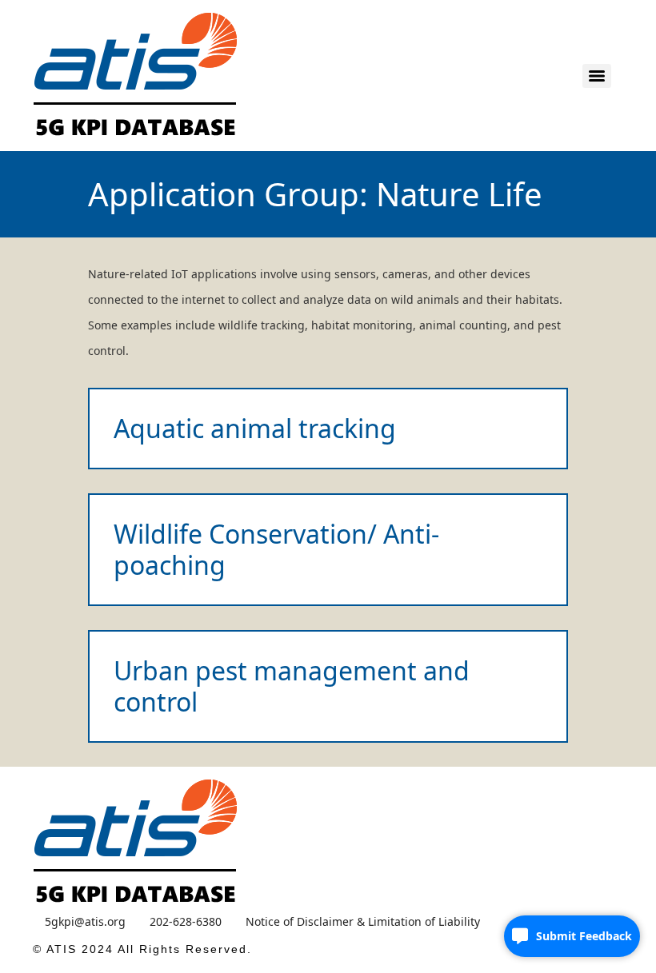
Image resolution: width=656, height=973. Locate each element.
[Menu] (596, 76)
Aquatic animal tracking (255, 428)
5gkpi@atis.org (85, 921)
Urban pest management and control (292, 685)
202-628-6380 (186, 921)
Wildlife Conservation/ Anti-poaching (276, 548)
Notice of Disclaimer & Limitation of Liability (363, 921)
